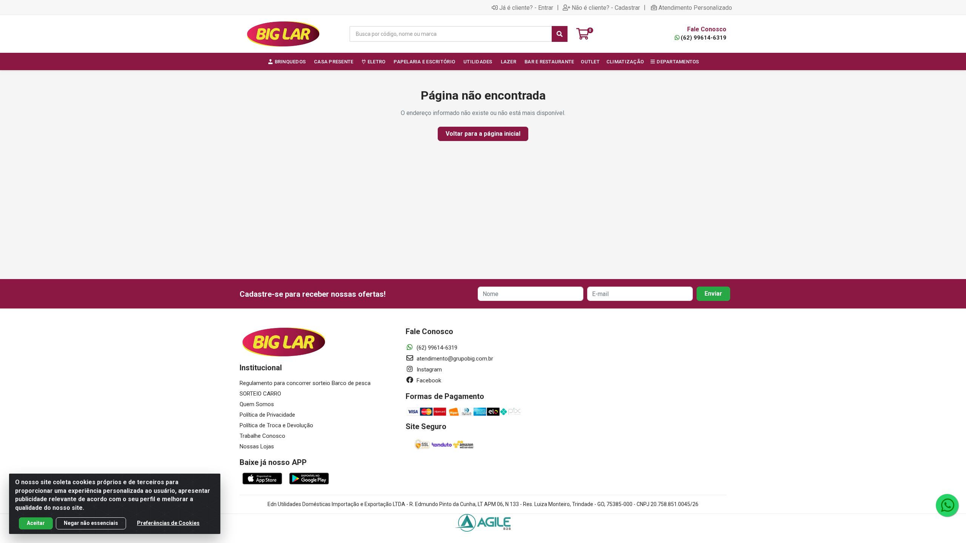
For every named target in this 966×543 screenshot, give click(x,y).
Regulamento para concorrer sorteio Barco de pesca (305, 383)
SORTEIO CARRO (260, 393)
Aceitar (36, 523)
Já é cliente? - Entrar (526, 8)
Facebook (428, 380)
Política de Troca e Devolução (276, 425)
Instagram (428, 369)
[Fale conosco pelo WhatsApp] (947, 505)
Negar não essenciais (91, 523)
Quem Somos (257, 404)
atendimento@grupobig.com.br (454, 358)
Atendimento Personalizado (695, 8)
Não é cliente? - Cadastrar (606, 8)
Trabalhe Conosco (262, 436)
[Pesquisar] (560, 34)
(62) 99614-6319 (703, 37)
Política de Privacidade (267, 414)
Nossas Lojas (257, 446)
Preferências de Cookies (168, 523)
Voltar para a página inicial (483, 133)
